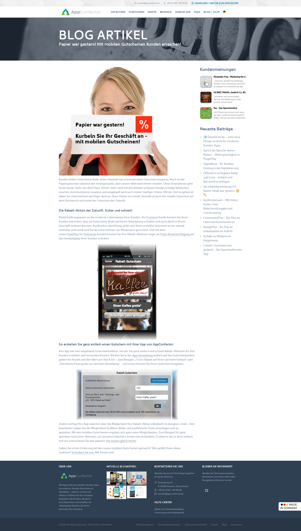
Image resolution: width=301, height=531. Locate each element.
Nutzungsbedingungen (169, 524)
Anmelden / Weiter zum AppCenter (216, 3)
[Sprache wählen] (224, 12)
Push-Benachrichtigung (175, 234)
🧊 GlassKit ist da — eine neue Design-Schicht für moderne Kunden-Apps (221, 141)
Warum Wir (182, 11)
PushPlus (73, 234)
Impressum (236, 524)
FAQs (197, 11)
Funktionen (136, 11)
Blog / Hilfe (212, 11)
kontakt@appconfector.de (148, 3)
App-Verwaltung (142, 355)
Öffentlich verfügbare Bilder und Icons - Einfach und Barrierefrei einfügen (220, 177)
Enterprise (90, 234)
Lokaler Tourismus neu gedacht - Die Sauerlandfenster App (222, 249)
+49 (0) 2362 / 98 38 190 (176, 3)
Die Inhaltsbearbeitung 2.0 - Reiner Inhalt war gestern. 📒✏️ (221, 191)
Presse (214, 524)
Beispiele (166, 11)
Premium (152, 217)
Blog (224, 524)
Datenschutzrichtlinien (196, 524)
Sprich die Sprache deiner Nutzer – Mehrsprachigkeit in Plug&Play (221, 154)
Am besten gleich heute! (121, 440)
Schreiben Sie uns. (83, 452)
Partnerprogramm (145, 524)
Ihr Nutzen (118, 11)
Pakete (152, 11)
